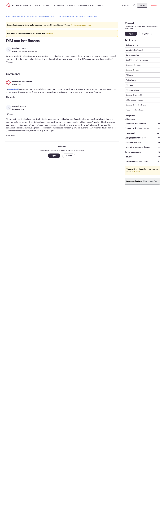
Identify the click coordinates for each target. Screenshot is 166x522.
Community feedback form (136, 105)
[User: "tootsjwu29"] (8, 49)
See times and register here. (81, 25)
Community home (132, 70)
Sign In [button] (54, 156)
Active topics (131, 80)
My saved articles (132, 90)
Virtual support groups (134, 100)
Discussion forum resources (142, 161)
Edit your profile (132, 45)
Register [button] (69, 156)
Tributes (142, 157)
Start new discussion (133, 65)
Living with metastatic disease (142, 147)
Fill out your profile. (150, 181)
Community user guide (134, 95)
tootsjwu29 (16, 48)
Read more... (136, 171)
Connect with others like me (142, 128)
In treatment (142, 133)
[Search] (134, 5)
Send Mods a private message (137, 60)
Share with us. (51, 33)
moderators (16, 81)
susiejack (15, 106)
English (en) (125, 5)
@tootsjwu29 (13, 89)
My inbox (129, 85)
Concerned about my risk (142, 123)
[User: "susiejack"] (8, 107)
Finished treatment (142, 142)
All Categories (130, 119)
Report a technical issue (135, 110)
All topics (129, 75)
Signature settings (132, 55)
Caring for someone (142, 152)
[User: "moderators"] (8, 82)
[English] (18, 5)
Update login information (135, 50)
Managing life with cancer (142, 138)
